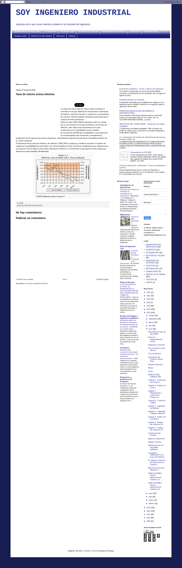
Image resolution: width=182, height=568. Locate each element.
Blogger (111, 551)
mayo (151, 493)
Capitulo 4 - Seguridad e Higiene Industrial (156, 412)
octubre (152, 315)
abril (150, 497)
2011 (149, 514)
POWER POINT (20, 36)
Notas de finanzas (127, 282)
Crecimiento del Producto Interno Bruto (155, 359)
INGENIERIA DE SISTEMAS (114, 32)
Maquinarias (125, 215)
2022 (149, 296)
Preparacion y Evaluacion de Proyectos (126, 379)
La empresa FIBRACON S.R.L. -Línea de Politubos (156, 455)
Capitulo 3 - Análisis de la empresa (157, 418)
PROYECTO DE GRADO (41, 36)
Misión (150, 368)
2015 (149, 309)
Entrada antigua (102, 279)
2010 (149, 518)
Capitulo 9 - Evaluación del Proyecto (157, 381)
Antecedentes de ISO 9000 (140, 152)
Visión (150, 371)
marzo (151, 500)
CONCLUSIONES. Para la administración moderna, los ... (155, 476)
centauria (87, 551)
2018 (149, 302)
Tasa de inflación (154, 354)
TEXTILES (60, 36)
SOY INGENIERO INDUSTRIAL (73, 12)
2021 (149, 299)
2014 (149, 313)
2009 (149, 521)
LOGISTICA (134, 32)
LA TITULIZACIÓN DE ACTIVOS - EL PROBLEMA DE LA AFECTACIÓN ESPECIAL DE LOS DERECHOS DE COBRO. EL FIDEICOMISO (129, 291)
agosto (151, 322)
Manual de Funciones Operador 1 (156, 469)
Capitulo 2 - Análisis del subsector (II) (155, 423)
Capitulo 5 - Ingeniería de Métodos (156, 407)
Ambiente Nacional (155, 365)
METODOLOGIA (150, 32)
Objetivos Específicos (156, 439)
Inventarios (124, 348)
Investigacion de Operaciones (127, 186)
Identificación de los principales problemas (155, 447)
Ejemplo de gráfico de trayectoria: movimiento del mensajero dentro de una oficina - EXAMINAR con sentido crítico (129, 324)
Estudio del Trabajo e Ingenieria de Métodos (129, 317)
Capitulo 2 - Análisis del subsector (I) (155, 429)
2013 (149, 508)
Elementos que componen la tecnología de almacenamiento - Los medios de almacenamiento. (129, 354)
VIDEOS (72, 36)
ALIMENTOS (50, 32)
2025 (149, 292)
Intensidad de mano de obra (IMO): (157, 333)
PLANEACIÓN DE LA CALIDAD (131, 100)
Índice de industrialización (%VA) (155, 339)
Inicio (65, 279)
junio (151, 329)
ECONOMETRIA (67, 32)
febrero (152, 503)
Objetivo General (154, 442)
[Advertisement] (91, 61)
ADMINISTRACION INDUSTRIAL (27, 32)
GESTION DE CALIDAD (88, 32)
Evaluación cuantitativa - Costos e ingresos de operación (141, 89)
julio (150, 326)
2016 (149, 306)
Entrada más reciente (25, 279)
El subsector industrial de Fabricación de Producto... (156, 462)
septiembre (153, 319)
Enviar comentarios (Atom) (37, 283)
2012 (149, 511)
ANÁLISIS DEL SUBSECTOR (154, 376)
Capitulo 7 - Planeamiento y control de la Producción (155, 394)
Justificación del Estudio (154, 434)
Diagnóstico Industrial (156, 345)
